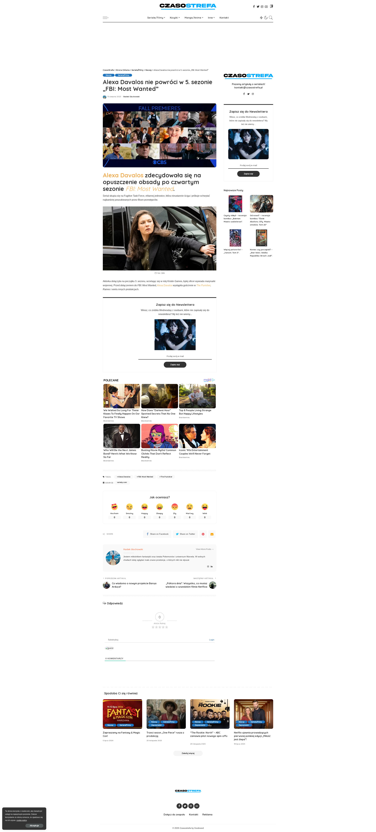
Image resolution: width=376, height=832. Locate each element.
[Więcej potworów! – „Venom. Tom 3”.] (235, 238)
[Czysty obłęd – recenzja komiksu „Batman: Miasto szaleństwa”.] (235, 203)
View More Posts (203, 549)
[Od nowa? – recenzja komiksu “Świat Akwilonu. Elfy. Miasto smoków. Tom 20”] (261, 203)
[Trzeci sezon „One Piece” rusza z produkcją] (166, 714)
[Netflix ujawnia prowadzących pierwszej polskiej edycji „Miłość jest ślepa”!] (253, 714)
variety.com (122, 482)
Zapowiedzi (156, 725)
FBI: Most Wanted (145, 477)
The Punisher (203, 285)
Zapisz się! (175, 365)
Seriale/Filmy (123, 75)
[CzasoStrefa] (188, 7)
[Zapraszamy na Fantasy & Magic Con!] (122, 714)
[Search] (270, 17)
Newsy (109, 75)
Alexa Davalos (123, 175)
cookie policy (21, 820)
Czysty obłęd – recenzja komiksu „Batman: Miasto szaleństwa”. (235, 218)
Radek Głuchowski (131, 96)
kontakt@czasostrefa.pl (248, 87)
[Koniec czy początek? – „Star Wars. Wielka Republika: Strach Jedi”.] (261, 238)
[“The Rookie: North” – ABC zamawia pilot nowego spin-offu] (210, 714)
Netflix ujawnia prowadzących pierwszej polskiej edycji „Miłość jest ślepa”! (252, 736)
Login (211, 639)
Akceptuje (34, 826)
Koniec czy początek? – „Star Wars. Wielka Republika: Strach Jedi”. (261, 252)
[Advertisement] (188, 44)
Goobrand (199, 828)
